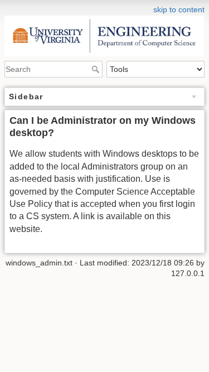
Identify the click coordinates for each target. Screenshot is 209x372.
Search (96, 69)
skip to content (179, 9)
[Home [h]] (104, 7)
